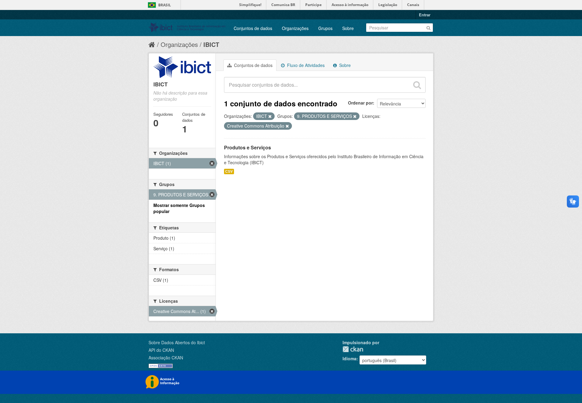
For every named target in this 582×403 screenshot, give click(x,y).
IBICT (211, 44)
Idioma (349, 358)
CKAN (353, 349)
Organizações (295, 28)
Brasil (164, 5)
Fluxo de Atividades (305, 65)
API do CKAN (161, 350)
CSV (229, 171)
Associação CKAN (166, 358)
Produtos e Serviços (247, 147)
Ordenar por (360, 103)
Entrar (424, 15)
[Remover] (270, 116)
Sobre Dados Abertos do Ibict (177, 342)
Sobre (348, 28)
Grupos (325, 28)
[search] (417, 84)
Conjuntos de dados (253, 28)
